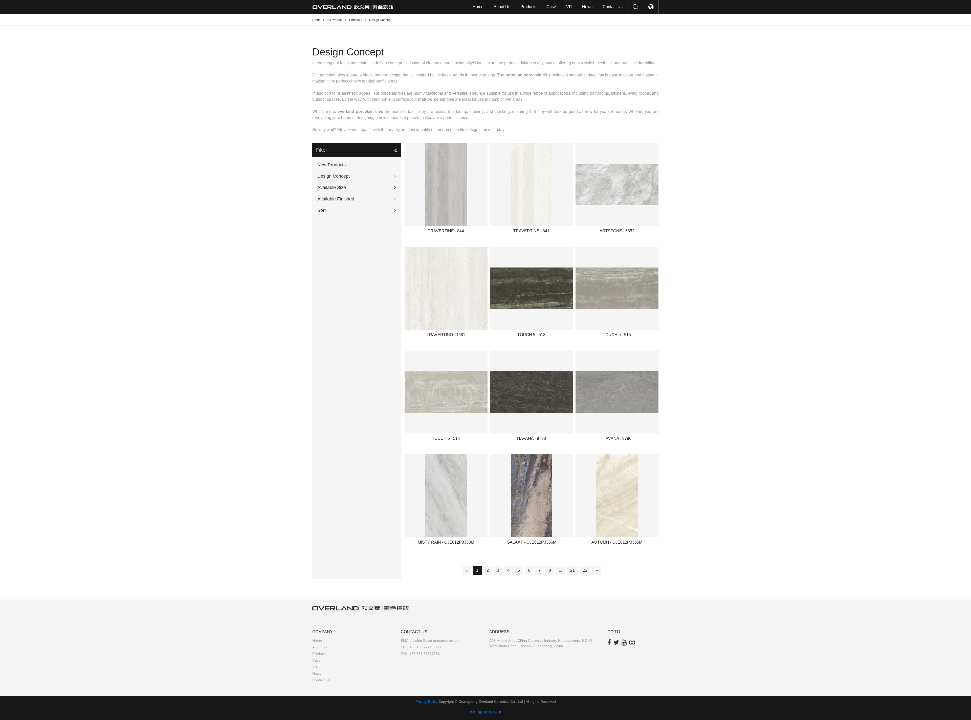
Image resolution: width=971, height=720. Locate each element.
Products (528, 7)
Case (551, 7)
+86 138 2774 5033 (425, 647)
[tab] (356, 165)
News (587, 7)
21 (572, 570)
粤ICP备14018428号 (485, 712)
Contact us (613, 7)
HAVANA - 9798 (531, 438)
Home (478, 7)
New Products (331, 164)
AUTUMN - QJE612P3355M (616, 542)
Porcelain (355, 20)
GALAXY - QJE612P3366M (531, 542)
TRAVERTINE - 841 (531, 231)
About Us (502, 7)
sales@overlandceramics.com (437, 641)
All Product (334, 20)
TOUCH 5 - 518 (531, 335)
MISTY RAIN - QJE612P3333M (446, 542)
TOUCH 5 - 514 (446, 438)
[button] (356, 176)
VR (569, 7)
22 (585, 570)
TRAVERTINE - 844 (446, 231)
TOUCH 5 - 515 (617, 335)
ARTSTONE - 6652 (617, 231)
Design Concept (380, 20)
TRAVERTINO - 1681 (446, 335)
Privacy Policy (426, 702)
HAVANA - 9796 (617, 438)
